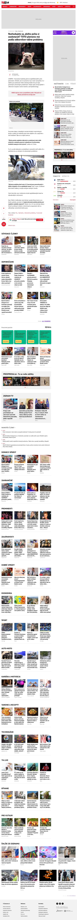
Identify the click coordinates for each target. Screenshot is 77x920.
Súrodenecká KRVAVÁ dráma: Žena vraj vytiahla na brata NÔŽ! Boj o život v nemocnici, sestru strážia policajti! (67, 221)
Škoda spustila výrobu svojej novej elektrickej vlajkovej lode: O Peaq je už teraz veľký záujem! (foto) (7, 609)
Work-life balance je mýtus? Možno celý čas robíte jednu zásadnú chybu (32, 691)
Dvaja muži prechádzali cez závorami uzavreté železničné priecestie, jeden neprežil (10, 415)
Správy (4, 420)
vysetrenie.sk (42, 557)
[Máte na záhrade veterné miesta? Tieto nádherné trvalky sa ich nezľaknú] (19, 822)
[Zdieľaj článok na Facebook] (4, 213)
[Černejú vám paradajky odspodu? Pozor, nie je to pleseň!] (45, 822)
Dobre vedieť (4, 365)
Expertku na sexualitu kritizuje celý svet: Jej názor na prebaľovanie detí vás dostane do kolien (7, 249)
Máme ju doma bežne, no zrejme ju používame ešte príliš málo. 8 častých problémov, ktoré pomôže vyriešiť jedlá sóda (7, 804)
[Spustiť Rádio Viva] (64, 31)
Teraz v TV (56, 176)
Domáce (5, 6)
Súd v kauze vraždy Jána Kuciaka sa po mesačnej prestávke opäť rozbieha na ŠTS (45, 468)
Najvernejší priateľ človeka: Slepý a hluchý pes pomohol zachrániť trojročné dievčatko (45, 249)
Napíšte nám (5, 914)
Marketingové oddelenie (43, 914)
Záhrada (41, 834)
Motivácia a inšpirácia (6, 697)
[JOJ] (55, 184)
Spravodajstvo (41, 906)
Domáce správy (9, 452)
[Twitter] (63, 904)
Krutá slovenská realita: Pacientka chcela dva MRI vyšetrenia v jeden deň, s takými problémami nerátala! (67, 229)
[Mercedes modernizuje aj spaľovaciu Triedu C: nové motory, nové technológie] (19, 655)
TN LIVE (5, 760)
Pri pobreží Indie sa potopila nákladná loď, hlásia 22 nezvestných (19, 495)
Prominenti (22, 6)
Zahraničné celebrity (65, 166)
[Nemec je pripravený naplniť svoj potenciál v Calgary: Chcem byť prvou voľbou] (32, 627)
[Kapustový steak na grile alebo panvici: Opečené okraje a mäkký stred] (32, 712)
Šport (29, 6)
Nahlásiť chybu (11, 225)
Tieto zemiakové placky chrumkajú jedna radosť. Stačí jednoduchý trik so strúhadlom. (6, 720)
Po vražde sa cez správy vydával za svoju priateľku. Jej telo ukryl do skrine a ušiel (19, 776)
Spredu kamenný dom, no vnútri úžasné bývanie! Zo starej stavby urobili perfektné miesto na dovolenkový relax (32, 804)
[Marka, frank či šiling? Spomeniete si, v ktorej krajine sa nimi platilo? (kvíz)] (19, 600)
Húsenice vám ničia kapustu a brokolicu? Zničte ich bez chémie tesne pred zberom (7, 831)
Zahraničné (12, 6)
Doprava (41, 669)
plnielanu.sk (29, 585)
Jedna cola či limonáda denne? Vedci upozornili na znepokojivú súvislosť (7, 776)
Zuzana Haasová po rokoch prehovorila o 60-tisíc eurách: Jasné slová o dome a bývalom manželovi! (32, 524)
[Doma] (55, 191)
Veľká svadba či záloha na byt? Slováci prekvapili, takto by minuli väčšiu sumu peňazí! (45, 609)
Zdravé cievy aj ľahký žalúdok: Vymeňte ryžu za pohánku (44, 719)
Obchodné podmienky (25, 910)
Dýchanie (20, 213)
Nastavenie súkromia (7, 910)
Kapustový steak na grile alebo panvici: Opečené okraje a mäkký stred (32, 719)
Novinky (28, 669)
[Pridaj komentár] (4, 208)
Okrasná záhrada (17, 836)
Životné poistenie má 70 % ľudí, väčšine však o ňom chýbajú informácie (19, 467)
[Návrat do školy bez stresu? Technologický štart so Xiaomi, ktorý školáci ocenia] (19, 572)
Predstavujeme (4, 669)
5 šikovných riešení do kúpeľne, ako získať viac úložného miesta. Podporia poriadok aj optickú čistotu (19, 804)
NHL (28, 641)
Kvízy (53, 6)
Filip (46, 2)
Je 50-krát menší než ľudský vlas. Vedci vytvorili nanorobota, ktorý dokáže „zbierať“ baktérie (19, 748)
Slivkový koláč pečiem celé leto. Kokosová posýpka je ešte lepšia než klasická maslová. (19, 720)
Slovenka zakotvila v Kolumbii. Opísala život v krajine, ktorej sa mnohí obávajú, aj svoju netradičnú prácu (32, 776)
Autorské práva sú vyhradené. (62, 908)
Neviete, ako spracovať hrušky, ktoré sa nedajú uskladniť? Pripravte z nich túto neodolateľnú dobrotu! (32, 831)
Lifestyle (67, 6)
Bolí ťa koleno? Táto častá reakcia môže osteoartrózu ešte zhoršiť (45, 747)
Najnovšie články (8, 428)
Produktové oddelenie (43, 908)
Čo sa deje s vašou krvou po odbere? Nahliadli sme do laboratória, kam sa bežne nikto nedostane (19, 360)
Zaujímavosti (37, 6)
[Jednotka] (55, 188)
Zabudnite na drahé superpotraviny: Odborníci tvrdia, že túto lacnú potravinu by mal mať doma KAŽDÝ (45, 552)
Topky (16, 31)
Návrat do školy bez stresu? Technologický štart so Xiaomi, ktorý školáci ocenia (45, 360)
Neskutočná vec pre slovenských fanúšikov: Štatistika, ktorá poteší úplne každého (7, 360)
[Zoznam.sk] (60, 911)
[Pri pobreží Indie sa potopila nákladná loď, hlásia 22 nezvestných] (19, 487)
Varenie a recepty (10, 705)
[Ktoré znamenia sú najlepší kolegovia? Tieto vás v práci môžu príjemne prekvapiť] (19, 683)
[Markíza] (55, 180)
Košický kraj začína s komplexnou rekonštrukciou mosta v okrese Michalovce (45, 664)
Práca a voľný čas (30, 695)
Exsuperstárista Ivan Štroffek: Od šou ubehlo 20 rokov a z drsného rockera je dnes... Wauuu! (45, 524)
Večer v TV (65, 176)
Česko (15, 641)
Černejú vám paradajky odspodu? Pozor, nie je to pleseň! (45, 830)
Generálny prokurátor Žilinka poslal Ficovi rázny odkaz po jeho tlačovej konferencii (26, 414)
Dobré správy (29, 254)
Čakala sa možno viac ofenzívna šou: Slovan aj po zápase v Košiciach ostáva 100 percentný (45, 636)
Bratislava (42, 472)
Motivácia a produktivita (44, 697)
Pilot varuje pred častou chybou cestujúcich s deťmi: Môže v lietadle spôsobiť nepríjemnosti (7, 552)
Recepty (28, 836)
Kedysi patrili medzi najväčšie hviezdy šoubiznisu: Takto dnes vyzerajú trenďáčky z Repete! (26, 441)
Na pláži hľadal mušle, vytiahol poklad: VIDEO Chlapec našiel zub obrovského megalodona (19, 552)
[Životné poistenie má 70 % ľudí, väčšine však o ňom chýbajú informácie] (19, 459)
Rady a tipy (29, 724)
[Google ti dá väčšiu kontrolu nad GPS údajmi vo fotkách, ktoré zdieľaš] (7, 739)
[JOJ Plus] (55, 195)
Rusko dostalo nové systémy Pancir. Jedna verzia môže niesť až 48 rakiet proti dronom (32, 748)
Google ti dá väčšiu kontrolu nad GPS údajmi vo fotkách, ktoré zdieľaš (7, 747)
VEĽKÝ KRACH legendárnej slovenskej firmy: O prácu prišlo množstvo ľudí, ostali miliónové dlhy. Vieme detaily (26, 445)
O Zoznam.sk (6, 903)
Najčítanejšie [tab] (59, 84)
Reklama (23, 903)
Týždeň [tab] (72, 84)
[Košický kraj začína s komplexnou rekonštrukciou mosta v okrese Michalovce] (45, 655)
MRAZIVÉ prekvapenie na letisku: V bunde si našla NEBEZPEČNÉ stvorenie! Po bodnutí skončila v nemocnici (32, 552)
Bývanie (5, 788)
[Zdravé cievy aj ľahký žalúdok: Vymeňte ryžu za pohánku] (45, 712)
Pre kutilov (7, 815)
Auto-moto (7, 648)
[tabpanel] (64, 100)
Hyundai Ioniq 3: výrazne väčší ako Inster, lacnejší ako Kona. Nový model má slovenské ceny (32, 664)
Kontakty (40, 903)
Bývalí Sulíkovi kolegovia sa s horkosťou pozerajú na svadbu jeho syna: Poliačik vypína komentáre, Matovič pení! (25, 436)
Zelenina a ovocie (5, 836)
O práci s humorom (18, 697)
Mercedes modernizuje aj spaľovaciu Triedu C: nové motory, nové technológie (19, 664)
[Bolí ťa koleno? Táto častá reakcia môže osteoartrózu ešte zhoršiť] (45, 739)
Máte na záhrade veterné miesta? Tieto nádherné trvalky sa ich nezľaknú (18, 831)
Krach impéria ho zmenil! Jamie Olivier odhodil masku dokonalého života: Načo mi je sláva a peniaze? (19, 524)
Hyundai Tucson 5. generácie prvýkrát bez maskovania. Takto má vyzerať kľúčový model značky (7, 664)
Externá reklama (24, 908)
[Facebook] (57, 904)
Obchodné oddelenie (42, 910)
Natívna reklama (24, 916)
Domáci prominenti (5, 529)
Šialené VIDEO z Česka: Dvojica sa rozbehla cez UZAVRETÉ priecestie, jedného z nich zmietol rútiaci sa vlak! (7, 496)
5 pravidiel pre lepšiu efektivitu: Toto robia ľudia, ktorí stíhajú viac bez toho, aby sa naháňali (44, 692)
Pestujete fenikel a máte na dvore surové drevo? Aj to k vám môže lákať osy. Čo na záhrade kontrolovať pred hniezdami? (45, 804)
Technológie (8, 732)
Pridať (40, 219)
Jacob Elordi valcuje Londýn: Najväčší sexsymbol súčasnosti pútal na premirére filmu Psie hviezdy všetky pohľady (67, 170)
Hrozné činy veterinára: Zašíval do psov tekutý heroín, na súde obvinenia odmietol (19, 249)
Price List (22, 914)
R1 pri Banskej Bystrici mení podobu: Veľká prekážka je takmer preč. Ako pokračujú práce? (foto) (32, 609)
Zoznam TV (8, 396)
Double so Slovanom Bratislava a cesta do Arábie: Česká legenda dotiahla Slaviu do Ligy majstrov (19, 636)
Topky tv (60, 6)
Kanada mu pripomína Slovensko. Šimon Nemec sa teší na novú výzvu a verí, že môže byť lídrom (45, 776)
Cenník (22, 912)
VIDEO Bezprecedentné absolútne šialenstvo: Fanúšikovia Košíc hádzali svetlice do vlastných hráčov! (7, 636)
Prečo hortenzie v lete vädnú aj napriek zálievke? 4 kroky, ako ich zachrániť (22, 432)
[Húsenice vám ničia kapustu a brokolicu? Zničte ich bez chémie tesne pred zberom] (7, 822)
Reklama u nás (24, 906)
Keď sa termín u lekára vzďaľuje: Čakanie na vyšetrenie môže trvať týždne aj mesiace (31, 360)
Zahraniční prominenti (18, 529)
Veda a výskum (43, 751)
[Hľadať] (73, 6)
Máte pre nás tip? (41, 916)
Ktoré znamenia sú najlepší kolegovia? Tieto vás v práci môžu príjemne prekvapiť (19, 692)
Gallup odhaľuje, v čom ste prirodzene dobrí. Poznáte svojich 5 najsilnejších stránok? (7, 692)
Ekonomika (46, 6)
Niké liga (3, 641)
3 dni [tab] (67, 84)
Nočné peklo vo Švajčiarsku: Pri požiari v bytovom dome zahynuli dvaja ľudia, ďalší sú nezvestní (32, 496)
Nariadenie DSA (6, 916)
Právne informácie (6, 906)
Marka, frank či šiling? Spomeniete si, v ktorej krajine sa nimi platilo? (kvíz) (19, 608)
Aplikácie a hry (4, 751)
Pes (16, 213)
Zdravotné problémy (29, 213)
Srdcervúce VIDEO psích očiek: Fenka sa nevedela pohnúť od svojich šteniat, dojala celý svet (32, 249)
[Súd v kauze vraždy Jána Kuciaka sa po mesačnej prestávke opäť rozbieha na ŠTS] (45, 459)
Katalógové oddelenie (43, 912)
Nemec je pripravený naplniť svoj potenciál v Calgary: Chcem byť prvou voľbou (32, 636)
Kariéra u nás (5, 912)
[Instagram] (60, 904)
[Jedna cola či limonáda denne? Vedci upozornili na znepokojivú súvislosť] (7, 767)
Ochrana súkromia (6, 908)
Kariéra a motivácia (11, 676)
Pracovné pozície (7, 327)
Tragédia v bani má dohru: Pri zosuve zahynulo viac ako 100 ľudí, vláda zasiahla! (45, 496)
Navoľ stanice (55, 199)
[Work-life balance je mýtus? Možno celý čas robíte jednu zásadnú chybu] (32, 683)
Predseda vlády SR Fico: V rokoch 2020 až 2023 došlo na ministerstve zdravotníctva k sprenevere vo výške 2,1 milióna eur (41, 415)
